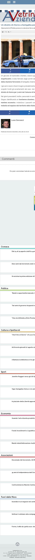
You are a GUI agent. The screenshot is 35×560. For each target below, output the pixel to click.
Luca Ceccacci (17, 120)
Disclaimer (29, 555)
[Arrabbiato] (9, 143)
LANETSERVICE (13, 555)
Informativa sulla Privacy (20, 557)
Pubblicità (12, 557)
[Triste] (29, 143)
